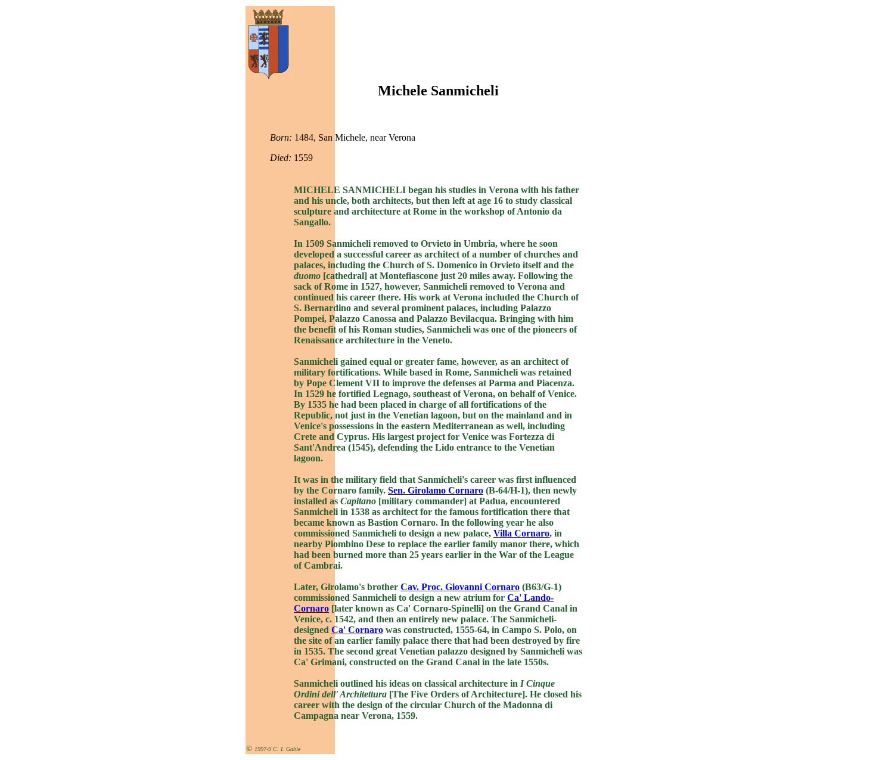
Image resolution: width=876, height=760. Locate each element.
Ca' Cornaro (357, 630)
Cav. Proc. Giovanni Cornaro (460, 587)
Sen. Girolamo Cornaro (435, 490)
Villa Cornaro (521, 533)
